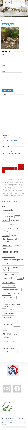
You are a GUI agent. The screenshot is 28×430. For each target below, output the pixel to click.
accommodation (9, 210)
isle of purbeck (8, 282)
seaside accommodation (9, 321)
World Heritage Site (9, 352)
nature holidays (18, 301)
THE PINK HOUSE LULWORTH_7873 (7, 24)
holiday (5, 263)
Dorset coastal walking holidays (11, 240)
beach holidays (8, 216)
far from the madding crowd (13, 259)
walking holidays (8, 345)
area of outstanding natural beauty (9, 213)
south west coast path (7, 327)
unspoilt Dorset (8, 341)
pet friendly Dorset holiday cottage (11, 305)
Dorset (14, 234)
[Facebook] (17, 388)
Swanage (5, 330)
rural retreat (8, 317)
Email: (3, 59)
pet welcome (11, 309)
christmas (17, 216)
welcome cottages (8, 348)
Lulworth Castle (17, 294)
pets (4, 309)
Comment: (4, 71)
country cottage (9, 223)
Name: (3, 54)
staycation (17, 327)
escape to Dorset (11, 251)
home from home (9, 278)
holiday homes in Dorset (10, 268)
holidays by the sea (10, 274)
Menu (8, 2)
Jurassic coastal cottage (11, 289)
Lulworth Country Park (9, 297)
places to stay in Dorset (12, 313)
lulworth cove (7, 301)
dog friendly (5, 235)
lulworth (6, 293)
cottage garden (15, 220)
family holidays (8, 256)
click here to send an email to (12, 138)
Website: (4, 65)
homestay (20, 278)
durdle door (7, 245)
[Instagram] (7, 388)
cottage (5, 220)
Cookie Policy (5, 424)
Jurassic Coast (9, 285)
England (4, 248)
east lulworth (16, 245)
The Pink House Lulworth (10, 140)
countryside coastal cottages (11, 229)
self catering (7, 324)
